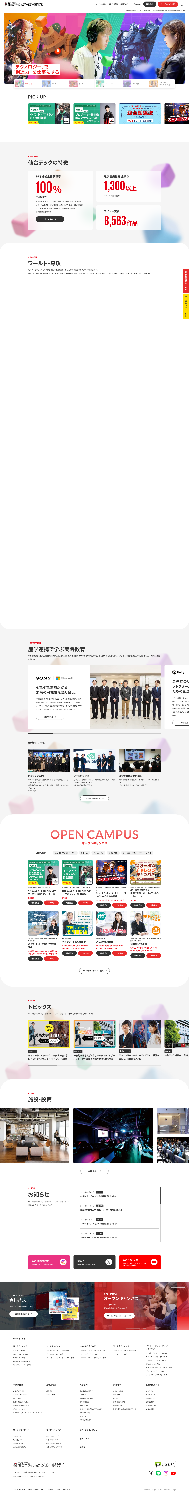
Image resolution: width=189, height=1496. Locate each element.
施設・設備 (116, 1395)
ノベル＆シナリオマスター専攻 (57, 607)
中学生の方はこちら (186, 307)
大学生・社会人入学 (86, 1398)
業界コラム (84, 1438)
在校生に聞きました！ (53, 1436)
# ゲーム (84, 852)
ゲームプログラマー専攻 (56, 379)
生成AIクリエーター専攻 (55, 326)
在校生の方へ (150, 1391)
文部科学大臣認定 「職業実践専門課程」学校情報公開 (169, 11)
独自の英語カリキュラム (21, 1402)
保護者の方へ (150, 1398)
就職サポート (50, 1391)
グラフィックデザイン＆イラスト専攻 (54, 591)
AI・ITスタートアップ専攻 (55, 333)
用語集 (83, 1447)
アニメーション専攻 (54, 583)
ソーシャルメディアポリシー (35, 1489)
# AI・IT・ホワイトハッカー (65, 852)
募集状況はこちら (186, 282)
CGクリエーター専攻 (54, 507)
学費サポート (84, 1405)
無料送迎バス (17, 1440)
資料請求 (149, 4)
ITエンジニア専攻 (52, 303)
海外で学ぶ (17, 1398)
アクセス (115, 1398)
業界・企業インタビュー (89, 1429)
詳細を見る (35, 903)
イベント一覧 (17, 1436)
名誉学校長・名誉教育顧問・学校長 (124, 1409)
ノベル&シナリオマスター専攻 (156, 1375)
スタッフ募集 (66, 1489)
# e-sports (98, 852)
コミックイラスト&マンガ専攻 (58, 568)
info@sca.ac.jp (22, 1476)
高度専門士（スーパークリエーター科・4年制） (28, 1413)
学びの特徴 (113, 4)
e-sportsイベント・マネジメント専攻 (53, 454)
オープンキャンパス (168, 4)
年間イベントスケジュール (54, 1440)
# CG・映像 (113, 852)
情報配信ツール (118, 1405)
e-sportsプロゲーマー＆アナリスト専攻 (55, 438)
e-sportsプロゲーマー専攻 (57, 446)
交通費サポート (18, 1443)
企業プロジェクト (18, 1391)
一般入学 (83, 1395)
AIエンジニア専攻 (52, 318)
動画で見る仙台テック (53, 1443)
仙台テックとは (118, 1391)
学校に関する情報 (119, 1402)
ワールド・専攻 (100, 4)
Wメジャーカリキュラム (20, 1395)
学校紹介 (117, 1384)
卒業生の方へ (150, 1395)
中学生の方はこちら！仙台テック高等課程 (138, 11)
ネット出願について (86, 1416)
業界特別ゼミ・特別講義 (21, 1405)
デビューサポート (52, 1395)
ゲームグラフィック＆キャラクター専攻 (54, 387)
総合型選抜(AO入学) (87, 1391)
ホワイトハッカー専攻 (54, 311)
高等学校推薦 (84, 1402)
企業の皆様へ (150, 1409)
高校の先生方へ (151, 1405)
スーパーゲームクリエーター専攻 (56, 371)
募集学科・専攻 (85, 1413)
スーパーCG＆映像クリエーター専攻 (54, 499)
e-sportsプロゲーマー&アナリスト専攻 (93, 1350)
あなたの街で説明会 (20, 1447)
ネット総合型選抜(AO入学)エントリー (92, 1409)
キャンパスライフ (53, 1429)
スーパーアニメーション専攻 (56, 576)
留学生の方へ (150, 1402)
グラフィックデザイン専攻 (56, 600)
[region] (120, 1214)
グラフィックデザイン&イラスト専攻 (159, 1367)
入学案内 (137, 4)
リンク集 (57, 1489)
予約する (51, 903)
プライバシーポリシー (19, 1489)
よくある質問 (49, 1489)
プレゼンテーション (19, 1409)
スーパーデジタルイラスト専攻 (55, 560)
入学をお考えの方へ (86, 1420)
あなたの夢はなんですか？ (55, 1447)
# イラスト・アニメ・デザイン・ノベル (137, 852)
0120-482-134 (39, 1476)
